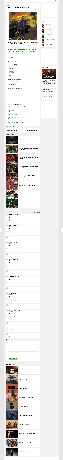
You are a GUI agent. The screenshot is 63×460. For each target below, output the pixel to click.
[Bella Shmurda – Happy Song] (12, 443)
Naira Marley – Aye (11, 110)
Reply (9, 217)
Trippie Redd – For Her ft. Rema (26, 451)
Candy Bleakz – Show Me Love (26, 397)
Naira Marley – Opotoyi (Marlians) (14, 120)
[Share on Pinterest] (17, 122)
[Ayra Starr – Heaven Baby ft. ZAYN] (12, 434)
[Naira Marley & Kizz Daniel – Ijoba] (12, 140)
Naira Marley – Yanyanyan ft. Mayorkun (15, 113)
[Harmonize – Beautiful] (12, 424)
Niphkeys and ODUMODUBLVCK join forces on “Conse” (27, 176)
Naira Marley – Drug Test (31, 49)
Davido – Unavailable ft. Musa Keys (51, 36)
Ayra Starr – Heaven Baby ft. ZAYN (27, 433)
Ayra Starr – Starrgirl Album (50, 39)
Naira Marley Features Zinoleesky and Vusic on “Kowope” (28, 194)
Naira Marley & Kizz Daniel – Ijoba (27, 139)
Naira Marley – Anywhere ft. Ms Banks (15, 111)
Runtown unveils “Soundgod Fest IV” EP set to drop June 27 (49, 91)
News (44, 74)
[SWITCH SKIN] (56, 1)
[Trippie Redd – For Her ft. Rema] (12, 452)
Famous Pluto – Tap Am (24, 406)
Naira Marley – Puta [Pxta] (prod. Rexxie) (15, 117)
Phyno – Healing (23, 379)
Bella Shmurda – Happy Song (26, 442)
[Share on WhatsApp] (8, 122)
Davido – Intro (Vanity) (49, 34)
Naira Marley (8, 126)
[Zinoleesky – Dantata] (12, 370)
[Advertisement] (49, 10)
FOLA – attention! (23, 388)
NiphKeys (13, 126)
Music (13, 364)
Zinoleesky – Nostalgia (49, 44)
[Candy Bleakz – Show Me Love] (12, 397)
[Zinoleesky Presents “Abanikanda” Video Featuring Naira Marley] (12, 203)
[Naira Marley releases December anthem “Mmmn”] (12, 158)
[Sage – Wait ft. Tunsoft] (1, 230)
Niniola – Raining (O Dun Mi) (25, 415)
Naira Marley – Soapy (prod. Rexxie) (15, 118)
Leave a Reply (37, 212)
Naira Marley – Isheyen (12, 114)
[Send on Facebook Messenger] (13, 122)
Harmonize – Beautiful (24, 424)
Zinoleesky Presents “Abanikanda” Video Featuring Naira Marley (28, 203)
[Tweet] (15, 122)
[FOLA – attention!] (12, 388)
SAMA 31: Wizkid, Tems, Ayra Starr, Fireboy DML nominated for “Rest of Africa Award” (49, 81)
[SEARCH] (55, 1)
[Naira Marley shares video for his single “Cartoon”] (12, 167)
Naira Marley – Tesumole (13, 115)
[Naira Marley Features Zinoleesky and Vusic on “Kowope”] (12, 194)
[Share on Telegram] (20, 122)
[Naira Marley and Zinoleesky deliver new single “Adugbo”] (12, 149)
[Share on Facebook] (10, 122)
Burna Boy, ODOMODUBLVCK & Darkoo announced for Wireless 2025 (49, 86)
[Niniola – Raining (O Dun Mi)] (12, 415)
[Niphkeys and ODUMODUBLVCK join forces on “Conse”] (12, 176)
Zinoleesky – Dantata (24, 370)
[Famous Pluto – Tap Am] (12, 406)
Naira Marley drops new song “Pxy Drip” (28, 185)
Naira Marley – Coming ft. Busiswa (18, 49)
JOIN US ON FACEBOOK (47, 96)
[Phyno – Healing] (12, 379)
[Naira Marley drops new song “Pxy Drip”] (12, 185)
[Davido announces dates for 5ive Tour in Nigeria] (49, 74)
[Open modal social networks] (22, 122)
